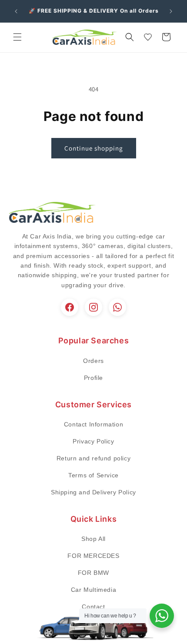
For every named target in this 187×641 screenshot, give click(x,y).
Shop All (93, 538)
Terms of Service (93, 475)
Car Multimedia (93, 589)
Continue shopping (93, 148)
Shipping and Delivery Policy (93, 492)
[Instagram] (93, 307)
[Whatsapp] (117, 307)
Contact (93, 606)
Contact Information (93, 424)
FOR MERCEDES (93, 555)
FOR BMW (93, 572)
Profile (93, 377)
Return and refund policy (93, 458)
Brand (94, 623)
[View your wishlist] (148, 37)
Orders (93, 360)
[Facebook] (69, 307)
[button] (17, 37)
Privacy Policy (93, 441)
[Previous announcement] (16, 11)
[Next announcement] (170, 11)
